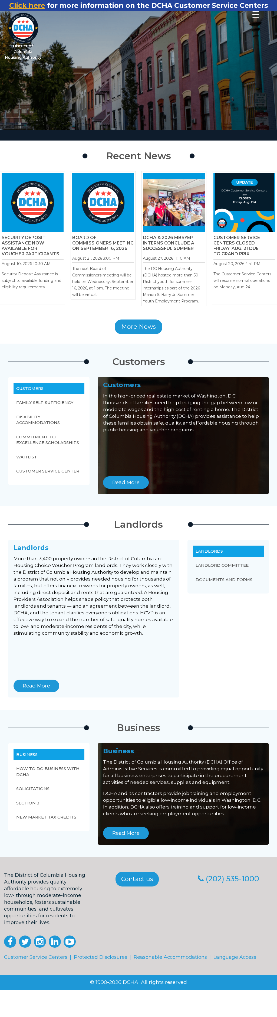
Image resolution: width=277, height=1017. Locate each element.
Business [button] (27, 754)
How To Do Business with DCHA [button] (48, 771)
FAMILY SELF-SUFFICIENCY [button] (44, 402)
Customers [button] (30, 388)
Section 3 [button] (27, 803)
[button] (10, 941)
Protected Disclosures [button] (100, 957)
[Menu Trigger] (255, 14)
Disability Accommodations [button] (38, 419)
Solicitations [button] (33, 788)
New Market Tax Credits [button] (46, 817)
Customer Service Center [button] (47, 471)
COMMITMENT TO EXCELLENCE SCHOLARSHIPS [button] (47, 439)
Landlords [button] (209, 551)
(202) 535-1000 (232, 878)
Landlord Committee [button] (222, 565)
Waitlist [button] (26, 456)
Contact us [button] (137, 879)
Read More (126, 482)
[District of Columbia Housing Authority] (23, 28)
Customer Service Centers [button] (35, 957)
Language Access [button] (234, 957)
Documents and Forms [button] (224, 579)
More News (138, 326)
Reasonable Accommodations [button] (170, 957)
